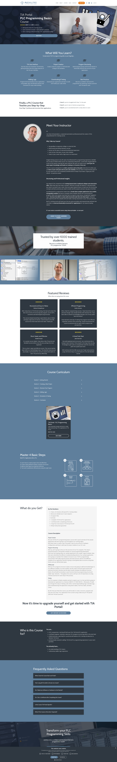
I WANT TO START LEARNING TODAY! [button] (58, 216)
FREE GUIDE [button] (81, 2)
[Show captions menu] (89, 33)
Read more (67, 751)
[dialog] (58, 754)
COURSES (66, 2)
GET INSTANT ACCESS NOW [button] (58, 613)
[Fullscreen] (96, 33)
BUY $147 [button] (38, 35)
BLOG (70, 2)
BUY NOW (58, 435)
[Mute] (91, 33)
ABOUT (61, 2)
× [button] (115, 748)
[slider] (76, 33)
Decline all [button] (62, 757)
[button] (58, 760)
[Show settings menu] (93, 33)
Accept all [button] (54, 757)
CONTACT (74, 2)
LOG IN (94, 2)
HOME (57, 2)
